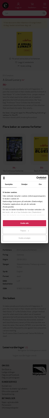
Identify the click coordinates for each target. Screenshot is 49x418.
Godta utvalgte (24, 238)
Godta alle (24, 223)
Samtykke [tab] (9, 184)
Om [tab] (40, 184)
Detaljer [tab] (24, 184)
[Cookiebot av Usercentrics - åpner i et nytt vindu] (36, 178)
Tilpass (23, 231)
